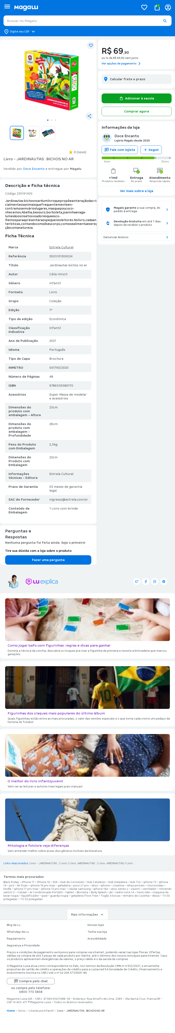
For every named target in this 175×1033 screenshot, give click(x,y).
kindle (7, 888)
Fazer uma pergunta (48, 560)
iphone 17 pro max (26, 888)
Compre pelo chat (33, 981)
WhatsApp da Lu (18, 931)
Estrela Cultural (61, 247)
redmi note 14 (124, 892)
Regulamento (16, 938)
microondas (155, 885)
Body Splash (99, 892)
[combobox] (87, 20)
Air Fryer (22, 885)
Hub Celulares (96, 882)
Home (11, 1010)
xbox (95, 885)
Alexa (155, 895)
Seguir (154, 150)
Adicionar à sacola (139, 98)
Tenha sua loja (97, 931)
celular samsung (80, 888)
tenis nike (143, 892)
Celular (22, 892)
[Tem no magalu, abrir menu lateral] (7, 6)
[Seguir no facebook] (145, 581)
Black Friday (11, 882)
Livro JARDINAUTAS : (83, 863)
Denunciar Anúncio (116, 237)
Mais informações (84, 914)
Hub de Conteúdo (72, 882)
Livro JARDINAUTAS (111, 863)
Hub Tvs (135, 882)
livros (21, 1010)
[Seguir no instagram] (154, 581)
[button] (164, 20)
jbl (110, 892)
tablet (69, 892)
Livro (64, 863)
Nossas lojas (96, 925)
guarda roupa (59, 895)
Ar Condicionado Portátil (46, 892)
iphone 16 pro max (43, 885)
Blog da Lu (13, 925)
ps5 (11, 885)
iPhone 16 (43, 882)
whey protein (136, 885)
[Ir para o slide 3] (55, 120)
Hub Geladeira (117, 882)
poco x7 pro (81, 885)
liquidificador (30, 895)
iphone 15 (149, 882)
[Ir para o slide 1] (47, 120)
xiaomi (135, 888)
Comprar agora (136, 111)
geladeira (64, 885)
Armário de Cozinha (136, 895)
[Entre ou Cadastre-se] (168, 7)
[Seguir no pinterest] (163, 581)
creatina (118, 885)
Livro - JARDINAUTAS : (43, 863)
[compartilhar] (89, 116)
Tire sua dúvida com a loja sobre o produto (38, 550)
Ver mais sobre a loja (136, 191)
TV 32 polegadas (31, 899)
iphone (105, 885)
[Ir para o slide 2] (51, 120)
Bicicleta (82, 892)
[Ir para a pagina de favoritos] (144, 7)
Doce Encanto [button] (34, 168)
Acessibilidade (97, 938)
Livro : (130, 863)
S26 (55, 882)
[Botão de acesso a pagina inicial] (74, 7)
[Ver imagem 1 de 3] (51, 80)
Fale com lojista (122, 150)
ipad (44, 895)
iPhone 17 (28, 882)
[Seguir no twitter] (136, 581)
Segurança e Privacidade (23, 945)
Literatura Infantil (41, 1010)
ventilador (149, 888)
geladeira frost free (84, 895)
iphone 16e (100, 888)
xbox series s (119, 888)
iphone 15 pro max (53, 888)
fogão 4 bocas (110, 895)
